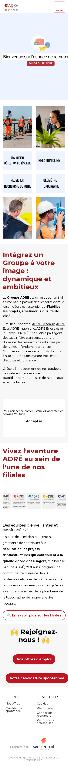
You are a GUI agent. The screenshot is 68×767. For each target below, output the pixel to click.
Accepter (34, 421)
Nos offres (13, 703)
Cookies (42, 703)
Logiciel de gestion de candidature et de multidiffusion (34, 759)
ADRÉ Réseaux (43, 324)
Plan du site (45, 708)
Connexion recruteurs (44, 714)
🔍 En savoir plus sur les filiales (34, 615)
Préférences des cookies (45, 722)
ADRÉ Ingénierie (22, 328)
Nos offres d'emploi (34, 659)
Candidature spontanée (14, 710)
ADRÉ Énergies (47, 328)
